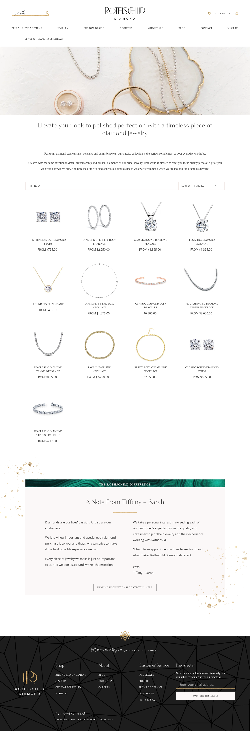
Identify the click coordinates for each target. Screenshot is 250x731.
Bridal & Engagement (70, 675)
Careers (104, 687)
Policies (144, 681)
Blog (101, 675)
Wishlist (61, 693)
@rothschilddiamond (141, 650)
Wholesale (146, 675)
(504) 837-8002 (147, 700)
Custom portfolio (68, 687)
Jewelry (30, 39)
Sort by (186, 185)
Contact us (147, 693)
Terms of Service (151, 687)
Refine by (35, 185)
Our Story (105, 681)
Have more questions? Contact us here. (125, 587)
